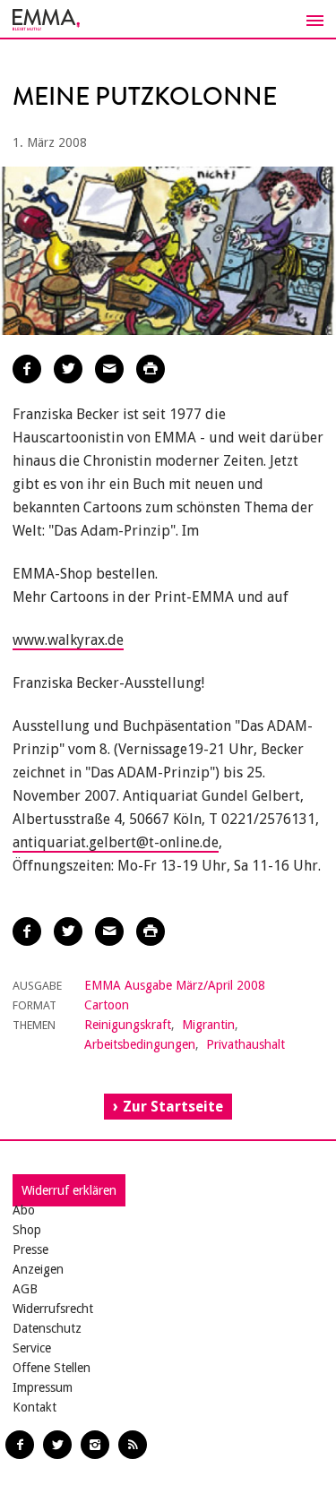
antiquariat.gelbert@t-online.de (116, 842)
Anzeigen (38, 1269)
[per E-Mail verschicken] (109, 369)
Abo (24, 1210)
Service (32, 1348)
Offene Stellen (51, 1368)
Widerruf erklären (69, 1190)
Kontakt (34, 1407)
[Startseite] (168, 19)
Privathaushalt (245, 1044)
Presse (30, 1249)
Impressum (43, 1387)
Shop (27, 1230)
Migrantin (208, 1024)
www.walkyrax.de (68, 639)
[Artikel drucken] (150, 369)
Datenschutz (47, 1328)
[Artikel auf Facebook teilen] (27, 369)
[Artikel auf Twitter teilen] (68, 369)
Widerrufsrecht (53, 1308)
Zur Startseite (173, 1106)
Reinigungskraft (127, 1024)
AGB (25, 1289)
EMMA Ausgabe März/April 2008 (174, 985)
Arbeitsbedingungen (139, 1044)
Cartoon (106, 1005)
